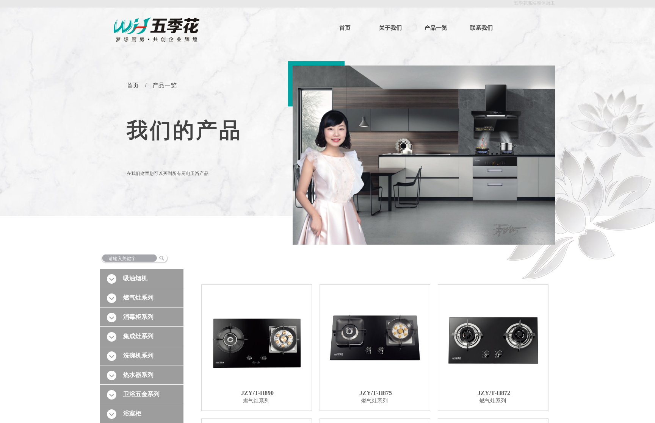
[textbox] (151, 258)
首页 (345, 27)
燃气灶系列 (256, 401)
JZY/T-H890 (257, 393)
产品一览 (436, 27)
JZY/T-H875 (375, 393)
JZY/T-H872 (494, 393)
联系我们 (481, 27)
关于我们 (390, 27)
